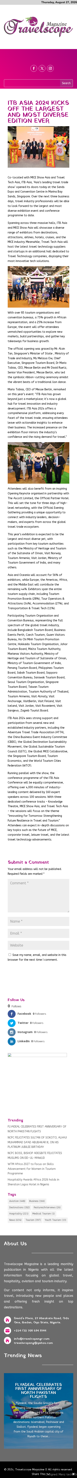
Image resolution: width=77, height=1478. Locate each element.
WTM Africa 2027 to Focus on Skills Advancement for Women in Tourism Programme (32, 1168)
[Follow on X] (42, 68)
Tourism (33, 1220)
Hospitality (18, 1213)
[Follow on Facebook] (33, 68)
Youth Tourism (55, 1220)
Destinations (19, 1207)
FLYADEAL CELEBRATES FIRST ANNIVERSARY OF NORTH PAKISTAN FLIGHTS (38, 1391)
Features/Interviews (47, 1207)
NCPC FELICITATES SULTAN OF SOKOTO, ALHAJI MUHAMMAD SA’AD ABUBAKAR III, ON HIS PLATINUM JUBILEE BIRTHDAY (37, 1142)
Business (37, 1201)
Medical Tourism (43, 1213)
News (15, 1220)
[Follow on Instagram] (50, 68)
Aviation (17, 1201)
